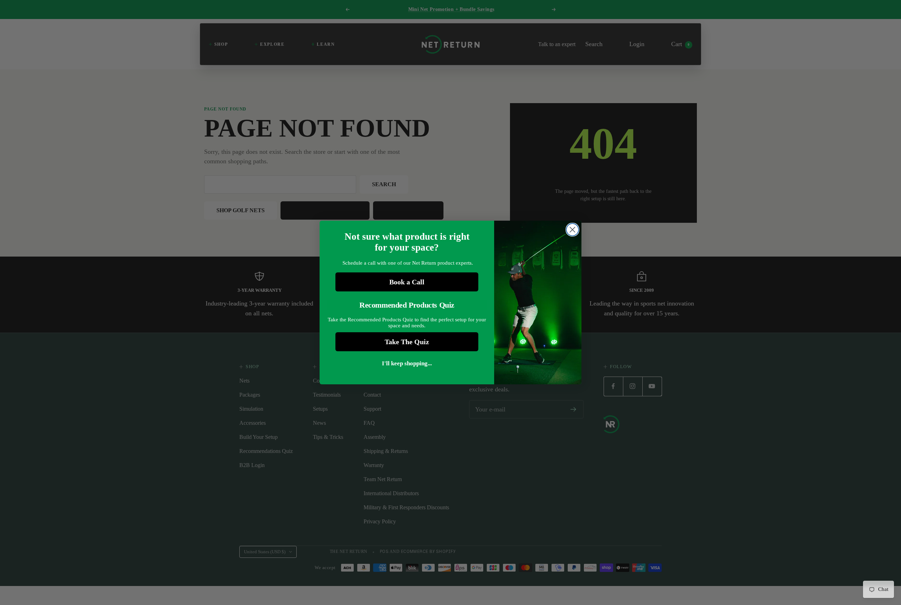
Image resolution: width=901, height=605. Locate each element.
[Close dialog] (572, 229)
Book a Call (406, 282)
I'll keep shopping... (407, 363)
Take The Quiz (407, 342)
